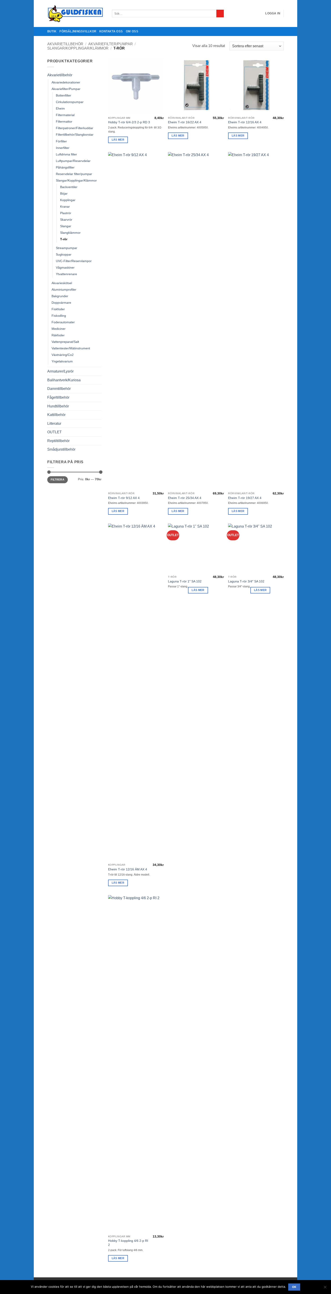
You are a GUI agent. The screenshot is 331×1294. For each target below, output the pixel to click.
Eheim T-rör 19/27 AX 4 (244, 498)
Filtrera (57, 479)
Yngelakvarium (62, 361)
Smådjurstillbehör (61, 449)
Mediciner (59, 328)
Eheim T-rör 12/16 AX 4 (244, 122)
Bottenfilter (63, 95)
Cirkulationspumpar (70, 102)
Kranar (65, 206)
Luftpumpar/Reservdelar (73, 161)
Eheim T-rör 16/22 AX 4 (184, 122)
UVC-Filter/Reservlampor (74, 261)
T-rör (63, 239)
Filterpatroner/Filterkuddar (74, 128)
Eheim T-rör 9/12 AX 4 (124, 498)
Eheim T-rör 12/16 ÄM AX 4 (127, 869)
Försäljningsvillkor (77, 31)
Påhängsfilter (65, 167)
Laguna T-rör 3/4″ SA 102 (246, 581)
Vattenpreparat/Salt (65, 342)
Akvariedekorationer (66, 82)
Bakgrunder (60, 296)
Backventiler (68, 187)
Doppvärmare (61, 302)
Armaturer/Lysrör (60, 371)
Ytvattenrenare (66, 274)
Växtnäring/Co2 (63, 355)
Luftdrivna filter (66, 154)
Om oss (132, 31)
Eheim (60, 108)
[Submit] (220, 13)
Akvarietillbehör (65, 44)
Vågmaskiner (65, 267)
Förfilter (61, 141)
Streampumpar (66, 248)
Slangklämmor (70, 232)
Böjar (64, 193)
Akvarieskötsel (62, 283)
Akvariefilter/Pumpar (110, 44)
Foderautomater (63, 322)
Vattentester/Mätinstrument (71, 348)
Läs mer (118, 139)
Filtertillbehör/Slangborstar (74, 134)
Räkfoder (58, 335)
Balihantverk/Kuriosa (64, 380)
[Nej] (325, 1288)
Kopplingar (67, 200)
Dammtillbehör (59, 389)
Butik (51, 31)
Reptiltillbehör (58, 441)
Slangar (65, 226)
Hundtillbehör (58, 406)
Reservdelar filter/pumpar (74, 174)
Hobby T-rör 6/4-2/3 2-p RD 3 (129, 122)
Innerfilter (62, 148)
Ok (294, 1287)
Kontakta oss (111, 31)
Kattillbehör (56, 415)
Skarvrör (66, 219)
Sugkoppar (63, 254)
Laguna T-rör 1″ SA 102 (185, 581)
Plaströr (65, 213)
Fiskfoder (58, 309)
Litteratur (54, 423)
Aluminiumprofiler (64, 289)
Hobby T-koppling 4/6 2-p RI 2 (128, 1243)
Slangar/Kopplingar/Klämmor (78, 48)
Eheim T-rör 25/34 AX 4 (184, 498)
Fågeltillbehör (58, 397)
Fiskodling (59, 315)
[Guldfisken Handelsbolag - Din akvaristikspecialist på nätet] (76, 13)
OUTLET (54, 432)
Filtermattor (64, 121)
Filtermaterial (65, 115)
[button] (272, 13)
